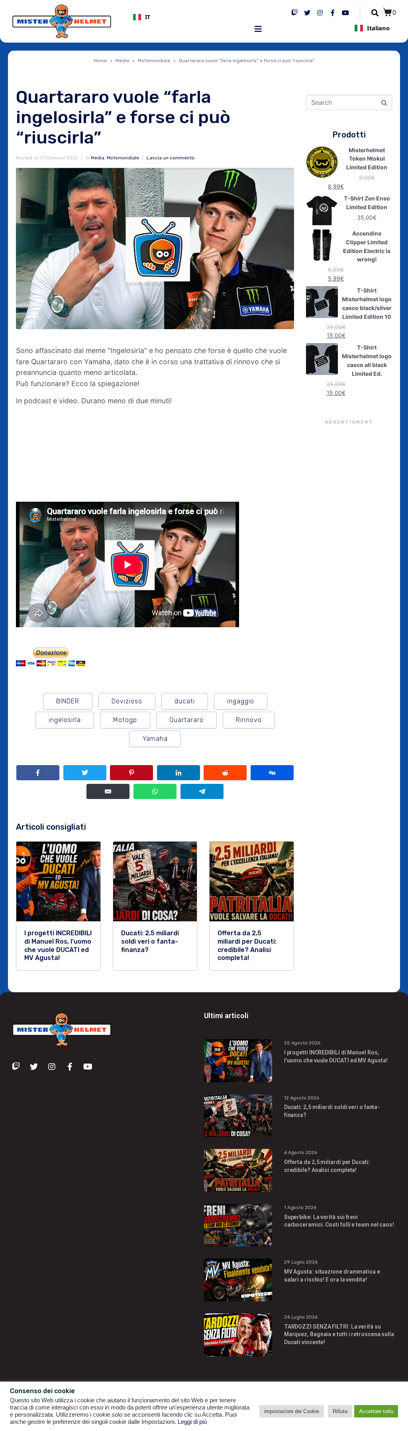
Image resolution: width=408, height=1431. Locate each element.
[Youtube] (345, 12)
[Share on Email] (107, 791)
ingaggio (240, 701)
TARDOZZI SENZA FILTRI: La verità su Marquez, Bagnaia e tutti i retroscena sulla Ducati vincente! (339, 1334)
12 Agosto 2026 (301, 1098)
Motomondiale (123, 158)
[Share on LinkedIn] (178, 772)
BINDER (67, 701)
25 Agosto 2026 (302, 1043)
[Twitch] (294, 12)
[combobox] (194, 17)
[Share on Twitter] (84, 772)
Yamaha (155, 738)
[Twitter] (307, 12)
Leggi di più (192, 1422)
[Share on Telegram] (202, 791)
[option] (194, 17)
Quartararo (186, 720)
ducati (185, 701)
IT (147, 17)
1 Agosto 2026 (300, 1207)
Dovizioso (127, 701)
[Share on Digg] (272, 772)
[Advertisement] (349, 571)
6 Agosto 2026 (300, 1152)
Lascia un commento (170, 158)
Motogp (125, 720)
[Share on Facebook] (37, 772)
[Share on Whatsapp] (155, 791)
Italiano (378, 28)
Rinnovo (249, 720)
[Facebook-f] (332, 12)
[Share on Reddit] (225, 772)
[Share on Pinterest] (131, 772)
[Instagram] (320, 12)
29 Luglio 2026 (301, 1262)
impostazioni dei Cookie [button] (291, 1411)
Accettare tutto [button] (376, 1411)
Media (97, 158)
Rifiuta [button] (340, 1411)
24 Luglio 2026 (301, 1317)
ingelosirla (65, 720)
